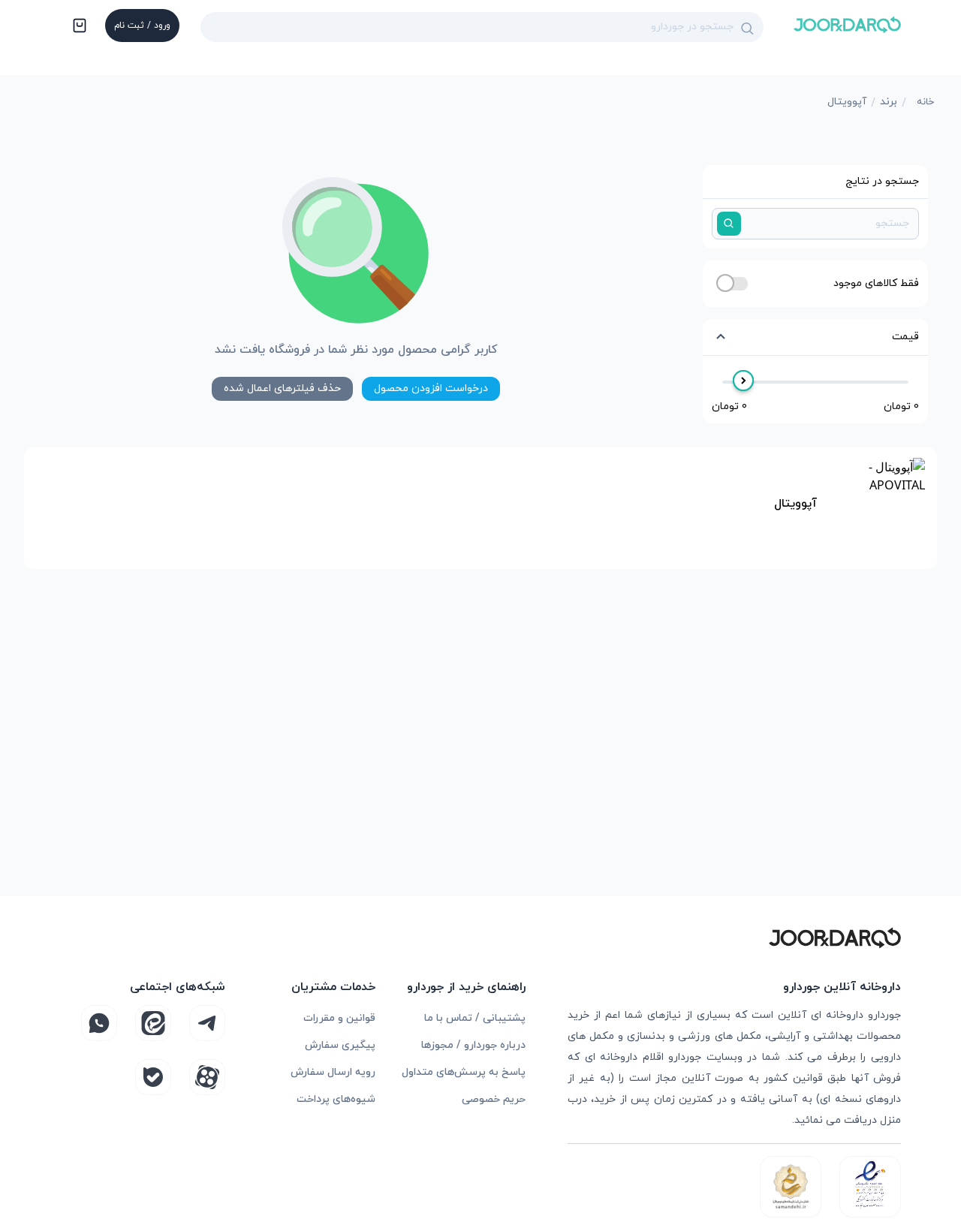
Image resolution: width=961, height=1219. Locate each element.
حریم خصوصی (494, 1099)
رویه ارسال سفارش (333, 1072)
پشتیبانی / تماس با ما (475, 1018)
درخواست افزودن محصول (431, 388)
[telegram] (207, 1023)
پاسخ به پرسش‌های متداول (464, 1072)
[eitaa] (153, 1023)
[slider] (743, 380)
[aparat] (207, 1077)
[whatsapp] (99, 1023)
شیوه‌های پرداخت (336, 1099)
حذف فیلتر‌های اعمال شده (282, 388)
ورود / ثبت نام (142, 26)
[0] (78, 27)
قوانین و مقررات (339, 1018)
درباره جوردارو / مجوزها (473, 1045)
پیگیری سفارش (340, 1045)
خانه (925, 102)
